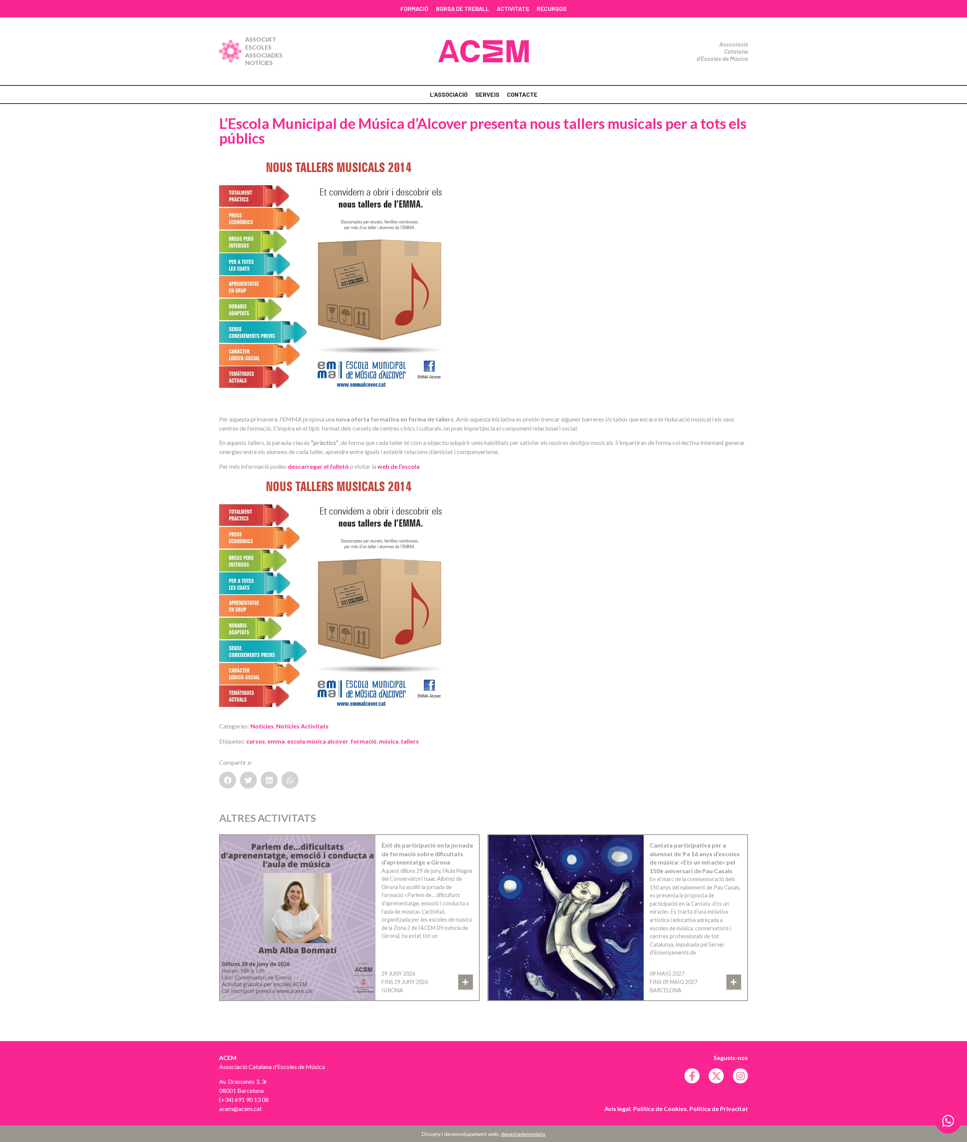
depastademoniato (523, 1134)
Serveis (487, 94)
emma (276, 741)
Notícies (259, 62)
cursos (255, 741)
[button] (227, 780)
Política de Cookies (660, 1108)
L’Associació (449, 94)
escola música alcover (317, 741)
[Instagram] (740, 1075)
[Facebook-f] (692, 1075)
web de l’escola (398, 466)
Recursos (552, 8)
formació (364, 741)
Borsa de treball (462, 8)
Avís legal (617, 1108)
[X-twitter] (716, 1075)
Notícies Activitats (302, 726)
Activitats (513, 8)
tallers (410, 741)
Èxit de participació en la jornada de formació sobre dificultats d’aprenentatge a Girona (427, 853)
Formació (414, 8)
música (389, 741)
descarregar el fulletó (318, 466)
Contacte (522, 94)
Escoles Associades (264, 51)
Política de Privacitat (718, 1108)
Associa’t (260, 39)
